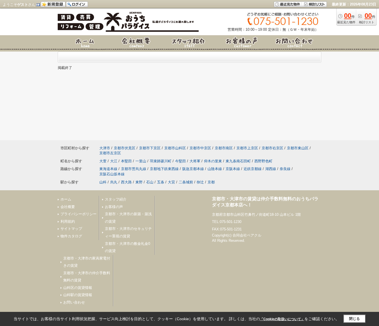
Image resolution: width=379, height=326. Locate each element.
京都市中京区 (200, 148)
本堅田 (126, 161)
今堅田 (180, 161)
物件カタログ (71, 236)
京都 (211, 182)
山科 (103, 182)
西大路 (126, 182)
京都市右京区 (272, 148)
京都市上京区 (247, 148)
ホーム (65, 199)
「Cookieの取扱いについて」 (282, 319)
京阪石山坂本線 (112, 174)
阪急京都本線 (193, 169)
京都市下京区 (150, 148)
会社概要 (67, 207)
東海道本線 (108, 169)
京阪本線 (233, 169)
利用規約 (67, 221)
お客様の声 (114, 207)
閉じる (354, 319)
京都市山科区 (175, 148)
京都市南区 (224, 148)
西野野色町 (263, 161)
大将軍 (195, 161)
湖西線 (270, 169)
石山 (149, 182)
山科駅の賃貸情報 (77, 295)
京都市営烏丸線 (133, 169)
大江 (113, 161)
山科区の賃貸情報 (77, 288)
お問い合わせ (74, 302)
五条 (160, 182)
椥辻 (200, 182)
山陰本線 (215, 169)
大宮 (171, 182)
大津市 (104, 148)
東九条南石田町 (238, 161)
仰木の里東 (213, 161)
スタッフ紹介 (116, 199)
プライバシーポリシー (78, 214)
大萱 (103, 161)
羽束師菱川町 (160, 161)
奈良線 (285, 169)
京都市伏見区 (124, 148)
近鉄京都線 (253, 169)
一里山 (140, 161)
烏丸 (113, 182)
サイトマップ (71, 229)
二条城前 (186, 182)
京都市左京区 (110, 153)
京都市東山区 (298, 148)
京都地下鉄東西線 (164, 169)
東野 (139, 182)
